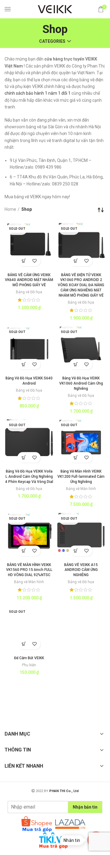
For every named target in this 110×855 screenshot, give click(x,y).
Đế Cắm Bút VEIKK (29, 658)
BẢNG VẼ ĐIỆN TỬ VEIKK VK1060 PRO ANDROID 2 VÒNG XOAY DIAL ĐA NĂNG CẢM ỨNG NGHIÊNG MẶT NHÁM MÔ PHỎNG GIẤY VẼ (81, 285)
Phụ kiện (29, 665)
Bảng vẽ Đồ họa (29, 292)
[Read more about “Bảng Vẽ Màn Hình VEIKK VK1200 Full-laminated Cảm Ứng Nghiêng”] (75, 457)
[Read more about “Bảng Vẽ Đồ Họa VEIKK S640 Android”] (23, 364)
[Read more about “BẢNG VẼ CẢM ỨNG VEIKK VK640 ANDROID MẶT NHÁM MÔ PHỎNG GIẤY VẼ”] (23, 261)
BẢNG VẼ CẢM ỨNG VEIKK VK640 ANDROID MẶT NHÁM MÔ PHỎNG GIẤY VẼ (29, 280)
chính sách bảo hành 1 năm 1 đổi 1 (38, 93)
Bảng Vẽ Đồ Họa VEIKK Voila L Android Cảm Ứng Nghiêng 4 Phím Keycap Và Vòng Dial (29, 476)
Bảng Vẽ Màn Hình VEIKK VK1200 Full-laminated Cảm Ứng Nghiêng (81, 476)
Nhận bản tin (85, 807)
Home (10, 209)
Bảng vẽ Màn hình (81, 489)
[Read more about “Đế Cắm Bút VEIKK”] (23, 644)
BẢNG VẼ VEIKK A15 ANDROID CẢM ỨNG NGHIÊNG (81, 570)
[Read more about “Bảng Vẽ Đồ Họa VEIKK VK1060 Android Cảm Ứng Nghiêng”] (75, 364)
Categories (52, 41)
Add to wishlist (34, 261)
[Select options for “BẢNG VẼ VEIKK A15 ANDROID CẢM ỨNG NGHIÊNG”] (75, 551)
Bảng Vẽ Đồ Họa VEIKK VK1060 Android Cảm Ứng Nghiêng (81, 383)
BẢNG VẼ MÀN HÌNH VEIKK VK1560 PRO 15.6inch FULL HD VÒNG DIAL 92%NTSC (29, 570)
